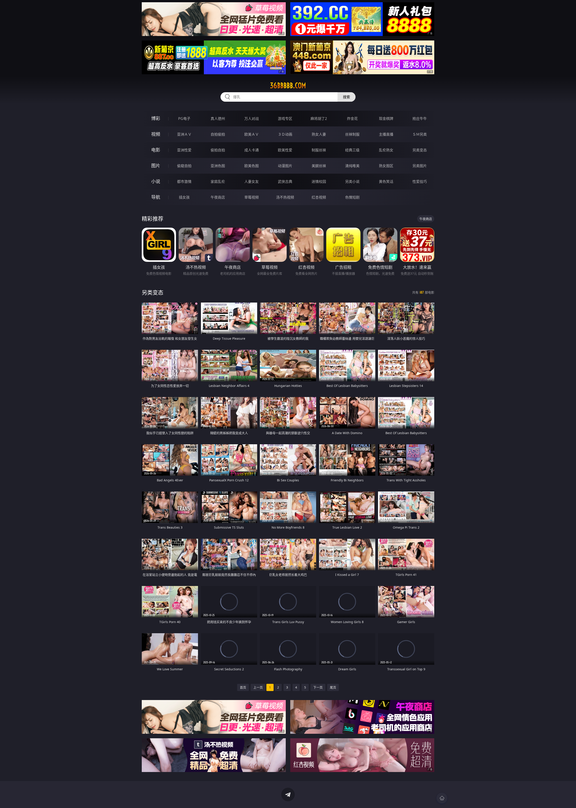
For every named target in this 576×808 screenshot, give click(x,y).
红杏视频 (319, 197)
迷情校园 (319, 181)
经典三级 (352, 150)
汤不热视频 (285, 197)
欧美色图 (251, 165)
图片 (155, 166)
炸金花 (352, 118)
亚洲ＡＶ (184, 134)
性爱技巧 (419, 181)
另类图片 (419, 165)
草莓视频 (251, 197)
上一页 (258, 687)
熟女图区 (386, 165)
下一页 (318, 687)
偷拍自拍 (218, 150)
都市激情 (184, 181)
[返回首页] (441, 798)
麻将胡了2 (318, 118)
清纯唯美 (352, 165)
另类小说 (352, 181)
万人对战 (251, 118)
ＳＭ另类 (419, 134)
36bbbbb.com (288, 85)
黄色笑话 (386, 181)
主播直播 (386, 134)
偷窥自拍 (184, 165)
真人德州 (218, 118)
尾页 (333, 687)
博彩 (155, 118)
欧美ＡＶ (251, 134)
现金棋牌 (386, 118)
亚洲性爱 (184, 150)
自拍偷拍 (218, 134)
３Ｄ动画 (285, 134)
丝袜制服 (352, 134)
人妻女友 (251, 181)
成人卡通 (251, 150)
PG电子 (184, 118)
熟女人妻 (319, 134)
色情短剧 (352, 197)
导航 (155, 197)
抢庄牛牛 (419, 118)
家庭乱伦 (218, 181)
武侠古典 (285, 181)
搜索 (346, 96)
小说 (155, 181)
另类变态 (419, 150)
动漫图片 (285, 165)
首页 (243, 687)
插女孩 (184, 197)
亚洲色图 (218, 165)
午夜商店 (218, 197)
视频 (155, 134)
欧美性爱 (285, 150)
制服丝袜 (319, 150)
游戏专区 (285, 118)
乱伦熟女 (386, 150)
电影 (155, 150)
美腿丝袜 (319, 165)
